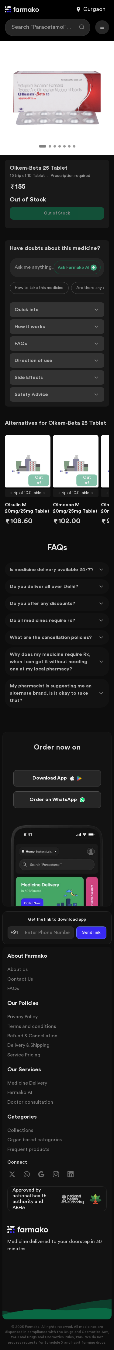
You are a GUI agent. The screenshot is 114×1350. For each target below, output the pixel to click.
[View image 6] (69, 146)
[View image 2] (50, 146)
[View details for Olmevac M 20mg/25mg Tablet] (75, 461)
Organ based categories (34, 1139)
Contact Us (20, 979)
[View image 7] (74, 146)
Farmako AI (19, 1092)
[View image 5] (64, 146)
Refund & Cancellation (32, 1035)
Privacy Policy (22, 1016)
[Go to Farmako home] (22, 9)
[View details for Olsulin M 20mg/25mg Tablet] (27, 461)
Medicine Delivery (27, 1083)
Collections (20, 1130)
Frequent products (28, 1149)
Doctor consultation (30, 1102)
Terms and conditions (31, 1026)
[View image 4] (59, 146)
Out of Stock (57, 213)
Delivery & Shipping (28, 1045)
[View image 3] (55, 146)
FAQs (13, 988)
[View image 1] (42, 146)
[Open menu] (102, 27)
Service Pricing (23, 1054)
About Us (17, 969)
